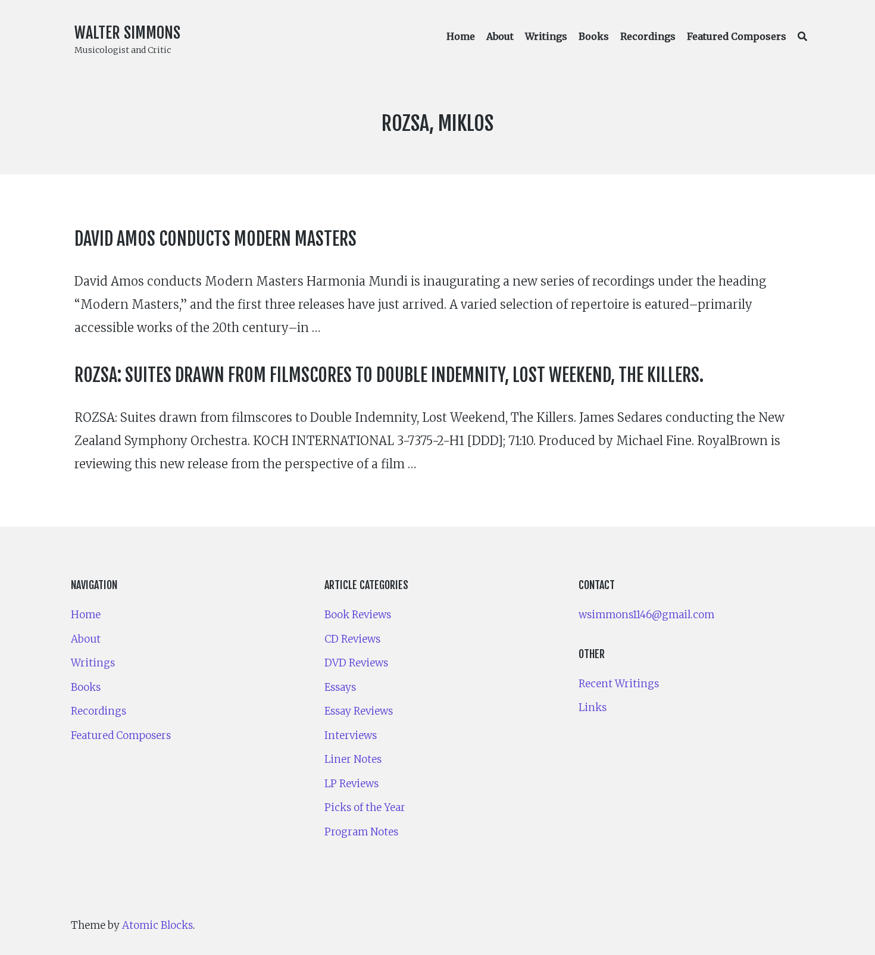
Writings (546, 36)
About (500, 36)
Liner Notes (353, 759)
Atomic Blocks (157, 925)
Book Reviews (357, 614)
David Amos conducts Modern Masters (215, 239)
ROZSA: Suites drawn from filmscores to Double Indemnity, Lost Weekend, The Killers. (389, 375)
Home (460, 36)
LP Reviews (351, 783)
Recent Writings (619, 683)
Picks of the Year (364, 807)
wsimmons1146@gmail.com (646, 614)
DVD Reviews (356, 662)
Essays (340, 687)
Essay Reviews (358, 711)
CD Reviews (352, 639)
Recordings (648, 36)
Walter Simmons (127, 32)
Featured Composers (736, 36)
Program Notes (361, 831)
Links (593, 707)
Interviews (350, 735)
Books (594, 36)
